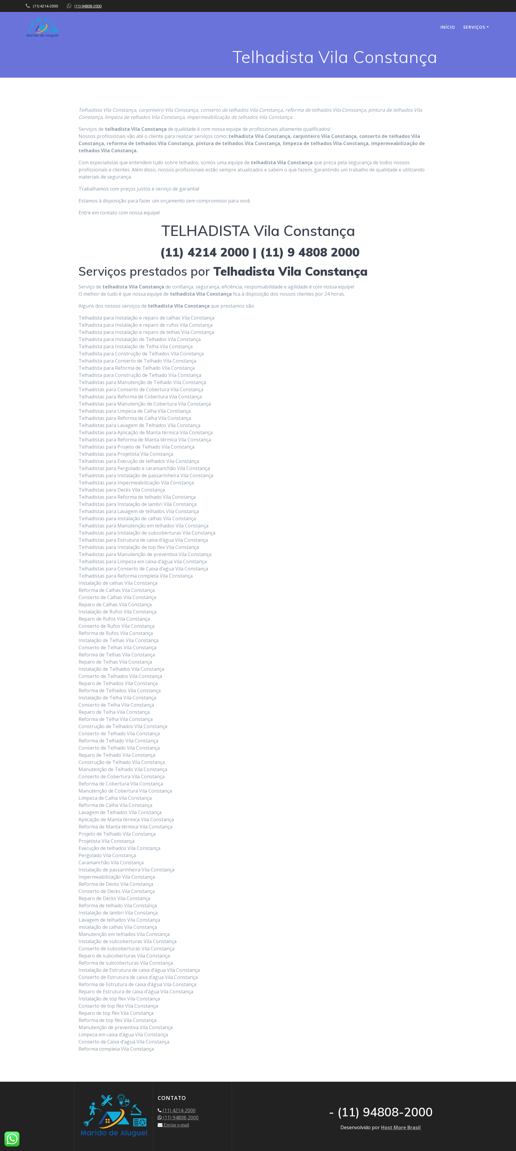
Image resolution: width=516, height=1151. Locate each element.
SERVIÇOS (474, 27)
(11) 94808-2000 (88, 6)
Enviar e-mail (175, 1124)
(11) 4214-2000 (179, 1110)
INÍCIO (447, 27)
